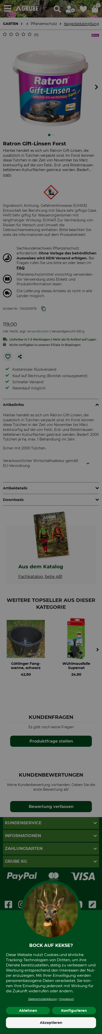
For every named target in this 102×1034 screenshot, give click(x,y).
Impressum (66, 999)
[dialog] (51, 517)
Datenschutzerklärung (42, 999)
